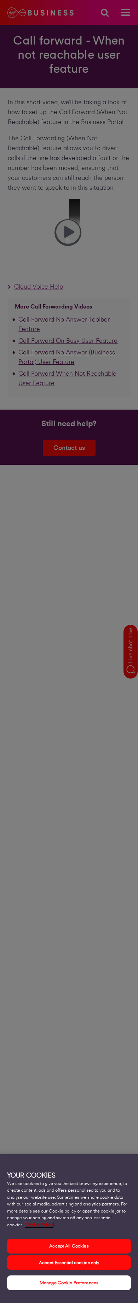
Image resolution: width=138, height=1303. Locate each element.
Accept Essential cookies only (69, 1262)
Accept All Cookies (68, 1246)
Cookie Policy (39, 1224)
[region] (69, 1228)
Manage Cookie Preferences (69, 1282)
